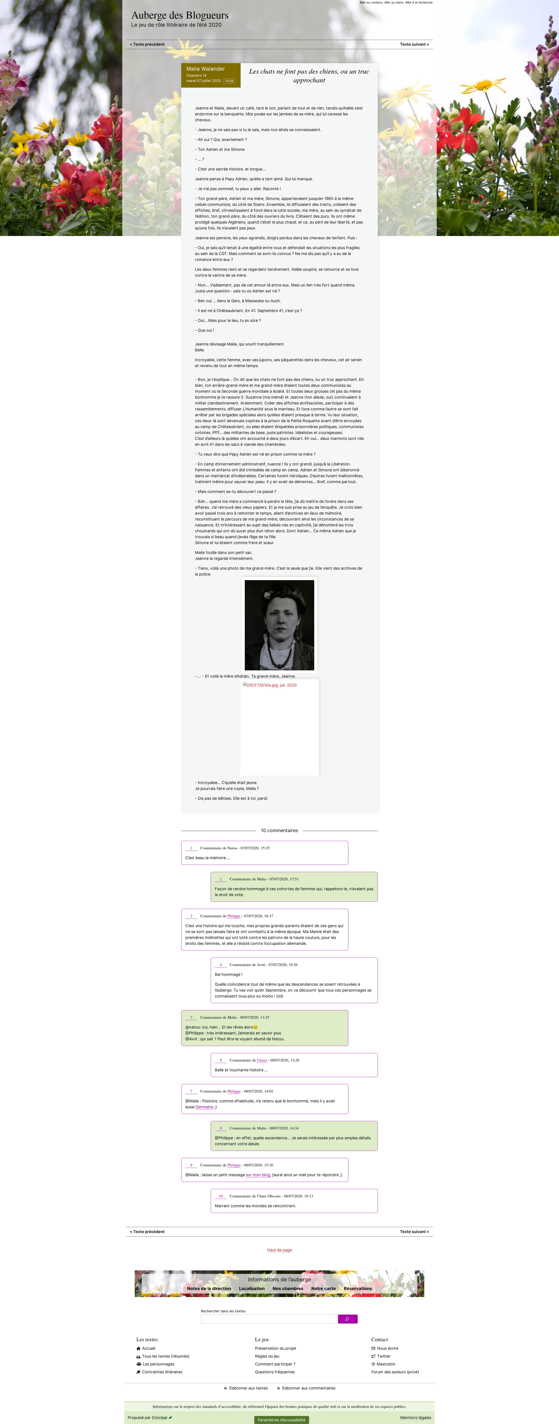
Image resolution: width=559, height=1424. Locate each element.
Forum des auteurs (395, 1372)
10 (221, 1196)
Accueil (148, 1348)
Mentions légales (415, 1417)
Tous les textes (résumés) (166, 1356)
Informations (163, 1406)
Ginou (262, 1060)
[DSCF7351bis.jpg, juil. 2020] (279, 727)
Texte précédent (147, 44)
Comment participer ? (275, 1364)
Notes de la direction (209, 1288)
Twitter (383, 1356)
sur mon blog (258, 1175)
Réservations (358, 1288)
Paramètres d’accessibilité (281, 1420)
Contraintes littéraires (162, 1372)
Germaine (204, 1107)
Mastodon (386, 1364)
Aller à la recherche (419, 2)
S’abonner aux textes (248, 1388)
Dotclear (160, 1417)
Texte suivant (414, 44)
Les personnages (158, 1364)
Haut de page (279, 1250)
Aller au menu (394, 2)
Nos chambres (288, 1288)
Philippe (234, 915)
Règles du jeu (267, 1356)
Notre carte (323, 1288)
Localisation (252, 1288)
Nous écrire (387, 1348)
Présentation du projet (275, 1348)
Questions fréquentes (275, 1372)
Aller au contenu (371, 2)
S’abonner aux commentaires (308, 1388)
